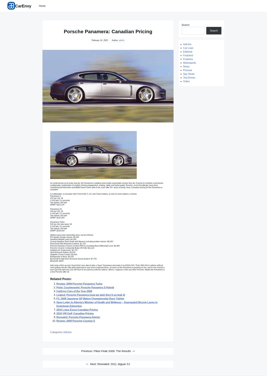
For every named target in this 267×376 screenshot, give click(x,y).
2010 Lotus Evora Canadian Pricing (77, 309)
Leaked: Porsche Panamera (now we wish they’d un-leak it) (90, 295)
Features (188, 59)
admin (121, 40)
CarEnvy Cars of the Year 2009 (74, 291)
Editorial (187, 51)
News (186, 66)
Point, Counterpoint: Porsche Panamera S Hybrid (85, 287)
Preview (187, 70)
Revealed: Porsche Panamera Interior (78, 317)
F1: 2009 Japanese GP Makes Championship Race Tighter (90, 298)
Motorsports (189, 63)
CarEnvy (23, 6)
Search (185, 25)
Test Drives (189, 77)
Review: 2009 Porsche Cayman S (75, 321)
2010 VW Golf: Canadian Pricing (75, 313)
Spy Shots (188, 74)
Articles (67, 332)
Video (186, 81)
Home (42, 6)
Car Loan (188, 48)
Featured (188, 55)
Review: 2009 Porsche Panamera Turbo (79, 284)
